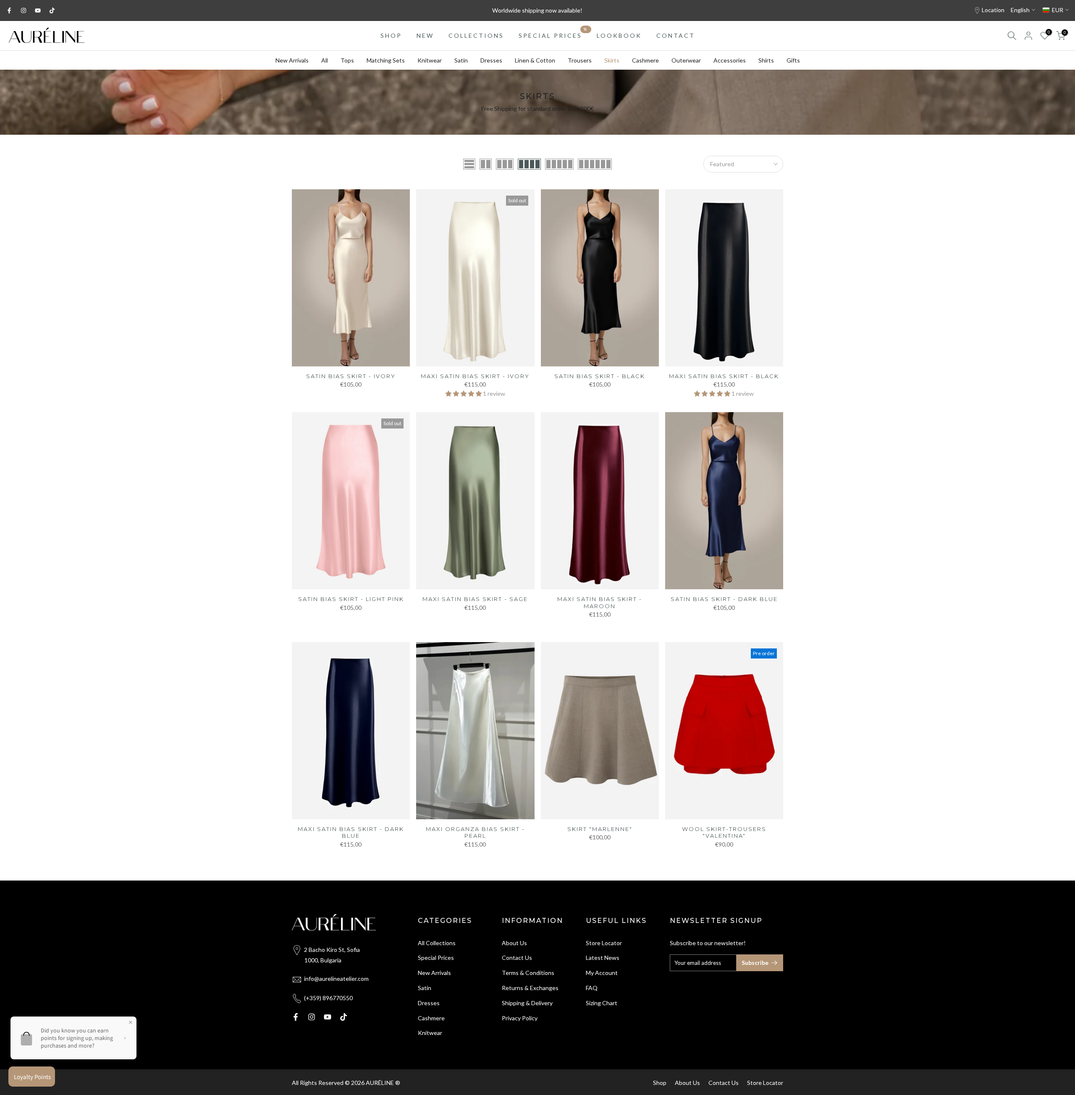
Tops (347, 60)
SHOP (391, 35)
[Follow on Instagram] (23, 10)
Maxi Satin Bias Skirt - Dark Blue (351, 832)
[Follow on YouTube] (38, 10)
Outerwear (686, 60)
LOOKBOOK (619, 35)
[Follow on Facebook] (9, 10)
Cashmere (645, 60)
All (324, 60)
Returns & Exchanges (530, 987)
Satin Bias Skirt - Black (599, 376)
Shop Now (594, 13)
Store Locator (604, 942)
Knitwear (429, 60)
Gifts (793, 60)
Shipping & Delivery (527, 1002)
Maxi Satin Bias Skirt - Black (724, 376)
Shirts (766, 60)
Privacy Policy (520, 1018)
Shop (659, 1082)
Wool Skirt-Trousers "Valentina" (724, 832)
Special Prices (436, 957)
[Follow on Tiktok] (52, 10)
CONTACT (675, 35)
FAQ (592, 987)
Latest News (602, 957)
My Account (602, 972)
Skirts (611, 60)
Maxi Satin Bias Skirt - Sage (475, 599)
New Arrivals (292, 60)
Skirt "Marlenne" (599, 829)
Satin (461, 60)
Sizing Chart (601, 1002)
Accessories (729, 60)
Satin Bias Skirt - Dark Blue (724, 599)
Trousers (580, 60)
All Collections (437, 942)
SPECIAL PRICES (553, 35)
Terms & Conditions (528, 972)
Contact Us (517, 957)
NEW (425, 35)
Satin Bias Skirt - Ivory (351, 376)
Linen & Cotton (535, 60)
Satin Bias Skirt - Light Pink (351, 599)
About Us (514, 942)
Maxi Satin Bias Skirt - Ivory (475, 376)
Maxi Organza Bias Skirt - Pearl (475, 832)
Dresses (491, 60)
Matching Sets (386, 60)
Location (993, 9)
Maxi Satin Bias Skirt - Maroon (599, 602)
